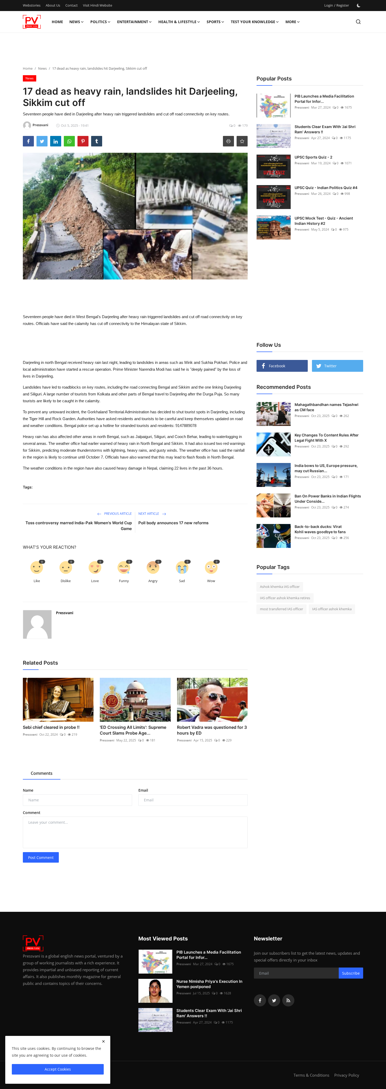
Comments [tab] (42, 773)
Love (95, 580)
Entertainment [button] (132, 21)
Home (57, 21)
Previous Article (117, 513)
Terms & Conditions (311, 1075)
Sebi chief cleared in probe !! (51, 727)
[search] (358, 22)
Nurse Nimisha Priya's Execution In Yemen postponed (209, 984)
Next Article (149, 513)
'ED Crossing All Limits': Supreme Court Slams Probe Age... (133, 730)
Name (28, 790)
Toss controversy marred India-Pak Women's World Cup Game (78, 525)
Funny (124, 580)
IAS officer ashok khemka (332, 609)
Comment (31, 812)
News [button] (74, 21)
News (42, 68)
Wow (211, 580)
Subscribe (351, 973)
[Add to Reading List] (242, 141)
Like (37, 580)
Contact (71, 5)
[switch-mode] (358, 5)
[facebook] (260, 1000)
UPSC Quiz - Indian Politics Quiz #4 (326, 187)
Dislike (66, 580)
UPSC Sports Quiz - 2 (313, 157)
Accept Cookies (58, 1069)
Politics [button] (98, 21)
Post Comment (41, 857)
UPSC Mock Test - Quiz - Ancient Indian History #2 (324, 221)
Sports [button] (214, 21)
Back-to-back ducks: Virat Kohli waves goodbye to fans (320, 529)
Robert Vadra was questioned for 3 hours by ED (212, 730)
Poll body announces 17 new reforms (173, 522)
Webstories (31, 5)
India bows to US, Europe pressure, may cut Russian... (326, 468)
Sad (182, 580)
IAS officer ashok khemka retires (285, 598)
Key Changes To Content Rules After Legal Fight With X (327, 437)
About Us (53, 5)
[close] (103, 1041)
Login (328, 5)
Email (143, 790)
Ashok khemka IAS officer (280, 586)
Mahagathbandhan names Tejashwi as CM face (326, 407)
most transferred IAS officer (281, 609)
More (290, 21)
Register (342, 5)
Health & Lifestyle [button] (177, 21)
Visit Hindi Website (97, 5)
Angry (153, 580)
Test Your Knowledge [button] (253, 21)
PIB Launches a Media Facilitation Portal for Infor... (324, 99)
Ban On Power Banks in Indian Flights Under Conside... (328, 498)
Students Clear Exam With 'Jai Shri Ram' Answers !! (325, 129)
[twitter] (274, 1000)
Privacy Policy (346, 1075)
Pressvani (64, 612)
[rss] (288, 1000)
